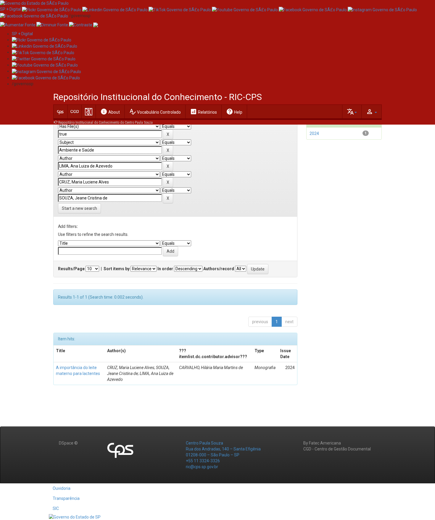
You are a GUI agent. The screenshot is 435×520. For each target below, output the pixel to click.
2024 (314, 133)
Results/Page (71, 268)
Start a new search (79, 208)
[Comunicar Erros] (95, 24)
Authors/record (218, 268)
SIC (56, 508)
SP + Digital (10, 9)
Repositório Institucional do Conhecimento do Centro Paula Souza (105, 122)
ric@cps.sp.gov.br (202, 466)
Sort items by (117, 268)
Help (234, 111)
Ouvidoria (61, 488)
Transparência (66, 498)
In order (165, 268)
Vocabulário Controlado (155, 111)
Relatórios (203, 111)
